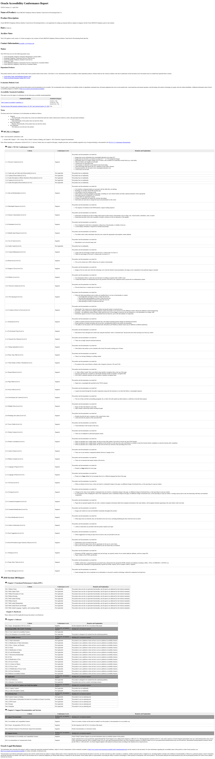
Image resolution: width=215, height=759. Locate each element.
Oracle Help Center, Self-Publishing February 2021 (17, 76)
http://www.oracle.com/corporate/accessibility (13, 751)
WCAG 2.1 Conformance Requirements (119, 142)
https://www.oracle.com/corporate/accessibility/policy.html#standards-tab (107, 749)
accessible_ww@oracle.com (26, 43)
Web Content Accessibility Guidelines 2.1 (12, 102)
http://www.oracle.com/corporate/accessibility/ (32, 88)
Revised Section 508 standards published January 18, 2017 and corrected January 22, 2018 (25, 106)
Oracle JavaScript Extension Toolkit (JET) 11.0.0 (17, 78)
